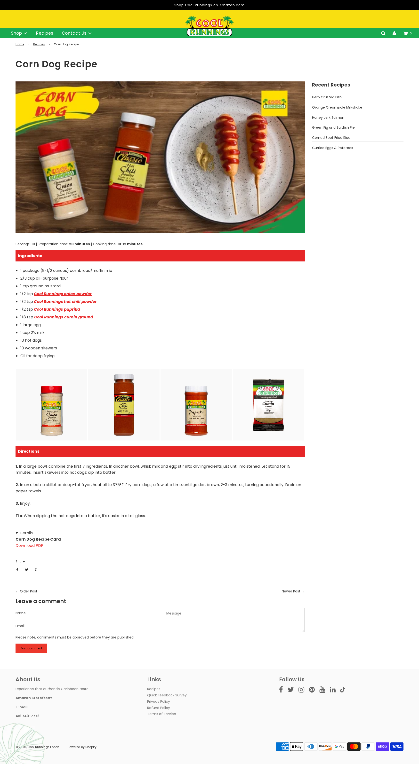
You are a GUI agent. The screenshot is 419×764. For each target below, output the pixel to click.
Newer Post (291, 591)
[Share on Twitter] (27, 569)
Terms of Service (161, 713)
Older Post (28, 591)
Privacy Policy (158, 701)
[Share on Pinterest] (36, 569)
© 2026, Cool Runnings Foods (37, 747)
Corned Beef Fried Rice (331, 137)
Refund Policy (158, 707)
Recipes (44, 33)
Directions (28, 451)
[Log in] (394, 33)
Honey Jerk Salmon (328, 117)
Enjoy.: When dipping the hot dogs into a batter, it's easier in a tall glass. (158, 484)
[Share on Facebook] (19, 569)
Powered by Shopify (82, 747)
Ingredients (30, 256)
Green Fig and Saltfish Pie (333, 127)
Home (20, 44)
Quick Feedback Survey (167, 695)
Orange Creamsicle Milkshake (337, 107)
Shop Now (51, 422)
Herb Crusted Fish (327, 97)
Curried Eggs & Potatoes (332, 147)
